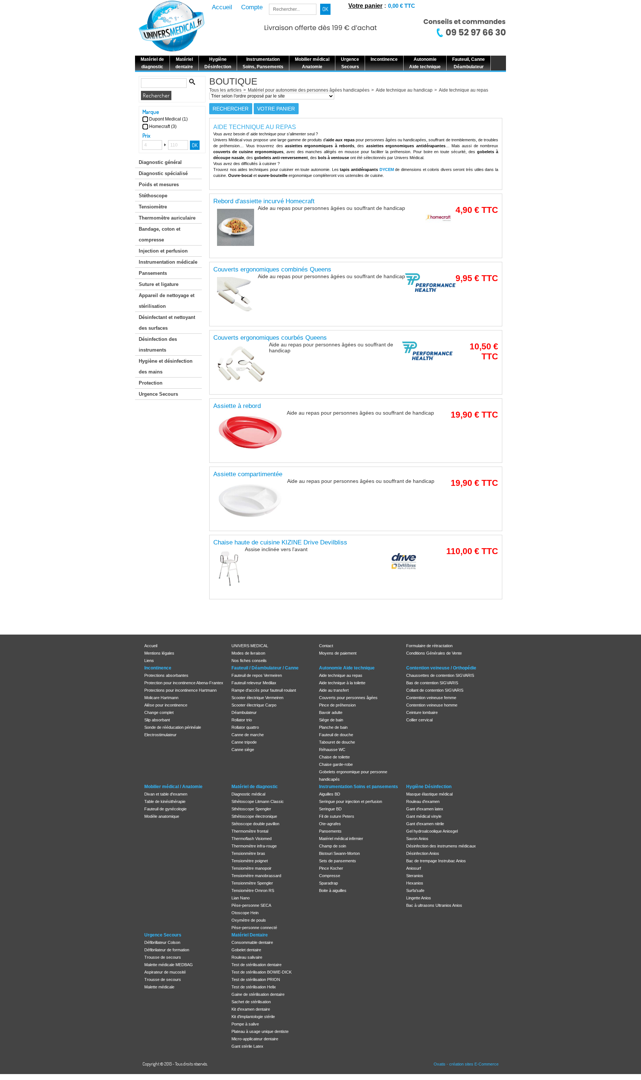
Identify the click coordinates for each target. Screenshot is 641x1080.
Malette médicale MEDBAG (168, 964)
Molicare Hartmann (161, 697)
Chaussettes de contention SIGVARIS (440, 675)
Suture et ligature (158, 284)
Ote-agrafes (330, 823)
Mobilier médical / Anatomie (173, 786)
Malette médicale (159, 987)
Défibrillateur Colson (162, 942)
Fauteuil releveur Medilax (253, 683)
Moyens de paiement (337, 653)
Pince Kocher (331, 868)
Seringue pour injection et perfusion (350, 801)
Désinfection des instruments (158, 344)
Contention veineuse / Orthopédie (441, 668)
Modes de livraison (248, 653)
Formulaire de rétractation (429, 645)
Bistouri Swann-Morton (339, 853)
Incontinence (157, 668)
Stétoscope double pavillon (255, 823)
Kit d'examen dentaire (250, 1009)
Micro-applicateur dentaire (254, 1039)
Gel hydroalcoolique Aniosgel (432, 831)
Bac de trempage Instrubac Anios (436, 861)
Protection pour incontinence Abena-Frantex (183, 683)
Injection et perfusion (163, 251)
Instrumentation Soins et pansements (358, 786)
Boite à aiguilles (332, 890)
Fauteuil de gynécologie (165, 809)
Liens (149, 660)
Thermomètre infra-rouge (254, 846)
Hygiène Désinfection (428, 786)
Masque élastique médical (429, 794)
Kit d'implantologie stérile (253, 1016)
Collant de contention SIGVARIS (434, 690)
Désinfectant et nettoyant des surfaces (167, 323)
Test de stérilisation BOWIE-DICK (261, 972)
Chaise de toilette (334, 757)
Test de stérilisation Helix (253, 987)
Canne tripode (244, 742)
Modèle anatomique (161, 816)
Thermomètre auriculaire (167, 218)
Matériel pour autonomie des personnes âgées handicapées (308, 90)
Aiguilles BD (329, 794)
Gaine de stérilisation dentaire (258, 994)
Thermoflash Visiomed (251, 838)
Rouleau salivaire (246, 957)
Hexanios (414, 883)
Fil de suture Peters (336, 816)
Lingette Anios (418, 898)
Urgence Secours (158, 394)
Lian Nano (240, 898)
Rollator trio (241, 720)
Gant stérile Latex (247, 1046)
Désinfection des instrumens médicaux (441, 846)
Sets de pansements (337, 861)
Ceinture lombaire (422, 712)
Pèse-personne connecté (254, 927)
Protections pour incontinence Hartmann (180, 690)
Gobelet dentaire (246, 950)
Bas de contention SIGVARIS (432, 683)
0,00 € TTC (401, 6)
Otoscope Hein (245, 913)
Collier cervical (419, 720)
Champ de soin (332, 846)
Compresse (329, 875)
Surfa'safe (415, 890)
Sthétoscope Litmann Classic (257, 801)
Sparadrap (328, 883)
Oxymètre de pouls (248, 920)
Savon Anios (417, 838)
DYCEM (386, 169)
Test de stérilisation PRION (255, 979)
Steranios (414, 875)
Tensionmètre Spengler (252, 883)
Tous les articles (225, 90)
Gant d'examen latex (424, 809)
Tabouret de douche (337, 742)
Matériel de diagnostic (254, 786)
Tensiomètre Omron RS (252, 890)
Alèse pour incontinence (165, 705)
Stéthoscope (153, 195)
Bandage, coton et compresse (159, 234)
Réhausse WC (332, 749)
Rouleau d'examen (423, 801)
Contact (326, 645)
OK (195, 145)
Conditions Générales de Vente (434, 653)
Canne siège (242, 749)
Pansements (153, 273)
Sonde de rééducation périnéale (172, 727)
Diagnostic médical (248, 794)
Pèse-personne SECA (251, 905)
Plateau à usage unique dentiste (260, 1031)
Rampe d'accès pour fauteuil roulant (263, 690)
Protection (150, 383)
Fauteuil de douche (336, 734)
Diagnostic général (160, 162)
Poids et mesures (159, 184)
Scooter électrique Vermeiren (257, 697)
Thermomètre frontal (249, 831)
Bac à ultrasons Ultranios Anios (434, 905)
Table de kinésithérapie (164, 801)
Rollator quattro (245, 727)
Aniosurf (413, 868)
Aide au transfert (334, 690)
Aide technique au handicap (404, 90)
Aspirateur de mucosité (165, 972)
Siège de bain (331, 720)
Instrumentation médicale (168, 262)
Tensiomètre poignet (249, 861)
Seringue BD (330, 809)
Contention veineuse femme (431, 697)
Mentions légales (159, 653)
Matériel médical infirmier (341, 838)
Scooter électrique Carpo (253, 705)
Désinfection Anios (422, 853)
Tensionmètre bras (248, 853)
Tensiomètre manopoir (251, 868)
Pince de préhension (337, 705)
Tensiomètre (153, 207)
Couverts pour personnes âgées (348, 697)
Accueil (150, 645)
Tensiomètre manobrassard (256, 875)
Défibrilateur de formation (166, 950)
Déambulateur (244, 712)
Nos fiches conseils (249, 660)
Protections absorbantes (166, 675)
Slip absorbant (157, 720)
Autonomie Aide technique (347, 668)
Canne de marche (247, 734)
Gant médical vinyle (423, 816)
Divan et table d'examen (165, 794)
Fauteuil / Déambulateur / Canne (265, 668)
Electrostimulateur (160, 734)
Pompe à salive (245, 1024)
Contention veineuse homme (431, 705)
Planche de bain (333, 727)
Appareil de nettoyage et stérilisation (166, 301)
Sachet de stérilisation (251, 1002)
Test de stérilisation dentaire (256, 964)
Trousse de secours (162, 957)
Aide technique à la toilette (342, 683)
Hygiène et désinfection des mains (166, 366)
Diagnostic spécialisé (163, 173)
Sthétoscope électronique (254, 816)
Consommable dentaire (252, 942)
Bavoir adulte (330, 712)
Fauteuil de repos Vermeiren (256, 675)
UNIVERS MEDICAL (249, 645)
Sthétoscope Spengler (251, 809)
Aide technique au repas (463, 90)
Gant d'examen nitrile (425, 823)
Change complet (159, 712)
